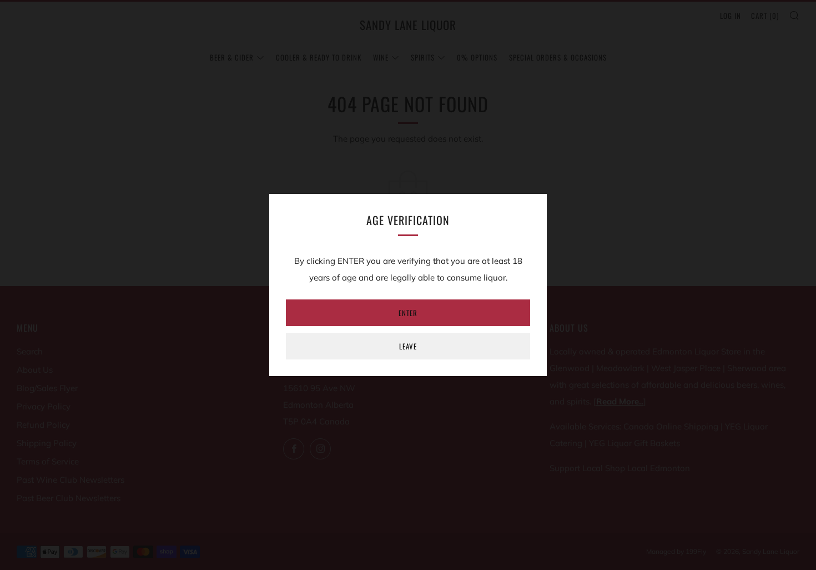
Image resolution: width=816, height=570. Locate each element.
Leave (408, 346)
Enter (408, 312)
